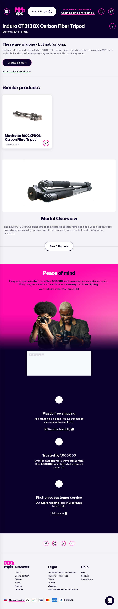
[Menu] (7, 11)
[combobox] (42, 11)
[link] (20, 11)
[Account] (101, 11)
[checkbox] (46, 143)
